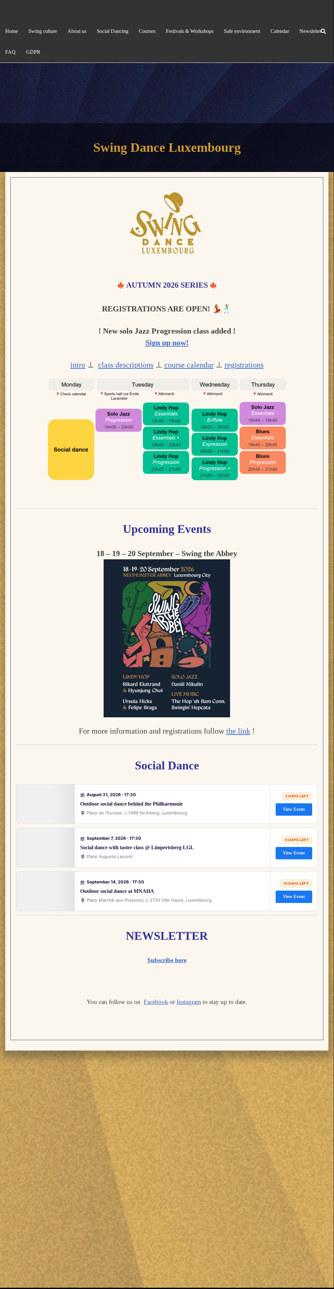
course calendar (189, 365)
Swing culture (42, 31)
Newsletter (310, 31)
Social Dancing (112, 31)
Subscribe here (166, 960)
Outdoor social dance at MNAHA (117, 891)
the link (238, 731)
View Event (294, 809)
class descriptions (125, 365)
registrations (244, 365)
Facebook (156, 1001)
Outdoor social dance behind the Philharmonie (131, 804)
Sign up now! (167, 342)
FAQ (10, 52)
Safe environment (242, 31)
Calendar (279, 31)
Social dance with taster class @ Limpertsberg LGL (137, 847)
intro (77, 365)
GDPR (33, 52)
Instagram (189, 1001)
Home (11, 31)
